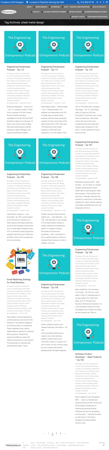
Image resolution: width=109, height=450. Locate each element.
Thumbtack (16, 100)
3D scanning (14, 76)
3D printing (23, 73)
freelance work (14, 81)
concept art (10, 78)
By (12, 103)
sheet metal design (21, 306)
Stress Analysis (18, 311)
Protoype (9, 93)
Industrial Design (16, 83)
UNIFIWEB (102, 443)
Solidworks (26, 95)
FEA (8, 81)
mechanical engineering (14, 88)
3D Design (10, 73)
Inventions (19, 86)
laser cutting (26, 86)
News (24, 88)
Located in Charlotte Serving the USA (46, 2)
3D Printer (17, 73)
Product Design (18, 91)
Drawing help (19, 78)
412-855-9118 (87, 2)
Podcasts (10, 91)
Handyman (23, 81)
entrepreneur (27, 78)
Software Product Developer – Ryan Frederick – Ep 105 (88, 357)
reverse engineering (19, 93)
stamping (10, 98)
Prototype (26, 91)
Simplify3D (19, 95)
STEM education (18, 98)
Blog (20, 76)
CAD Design (26, 76)
